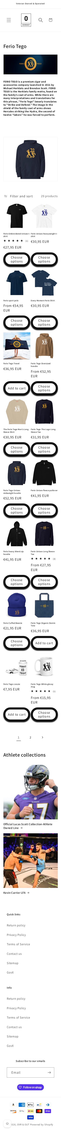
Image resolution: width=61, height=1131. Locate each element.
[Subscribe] (49, 1072)
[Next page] (42, 737)
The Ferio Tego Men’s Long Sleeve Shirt (16, 430)
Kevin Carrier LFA (14, 893)
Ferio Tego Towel (11, 363)
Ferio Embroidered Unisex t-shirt (16, 235)
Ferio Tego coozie (11, 684)
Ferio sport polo (11, 300)
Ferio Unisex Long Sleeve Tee (43, 552)
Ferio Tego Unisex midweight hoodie (12, 491)
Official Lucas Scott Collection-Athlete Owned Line (28, 826)
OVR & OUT (23, 1124)
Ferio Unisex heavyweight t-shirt (44, 235)
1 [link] (18, 737)
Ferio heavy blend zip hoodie (13, 552)
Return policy (16, 925)
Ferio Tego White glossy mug (42, 685)
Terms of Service (18, 944)
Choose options (17, 259)
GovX (10, 972)
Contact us (14, 954)
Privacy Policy (16, 935)
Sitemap (12, 963)
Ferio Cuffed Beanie (12, 623)
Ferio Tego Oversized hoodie (41, 364)
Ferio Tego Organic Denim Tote (43, 624)
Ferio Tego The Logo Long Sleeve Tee (43, 430)
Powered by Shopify (41, 1124)
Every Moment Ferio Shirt (43, 300)
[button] (9, 20)
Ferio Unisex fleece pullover (44, 490)
